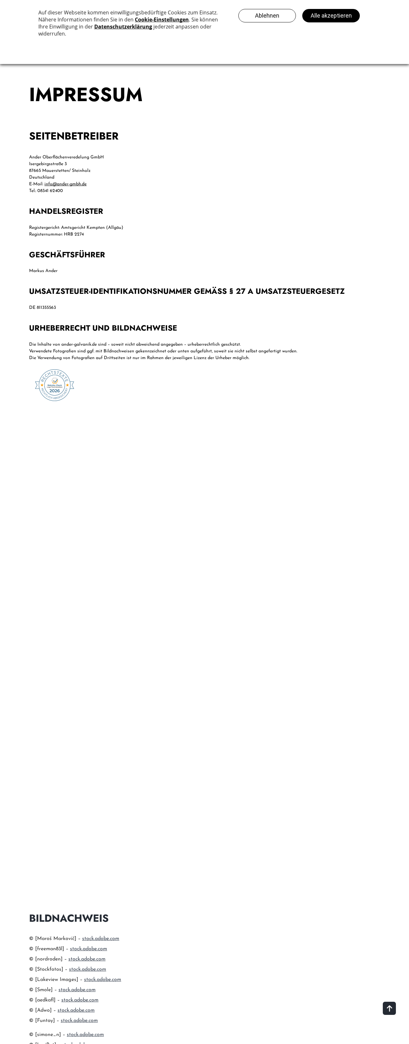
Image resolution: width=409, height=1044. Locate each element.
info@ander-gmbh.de (65, 184)
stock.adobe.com (100, 938)
